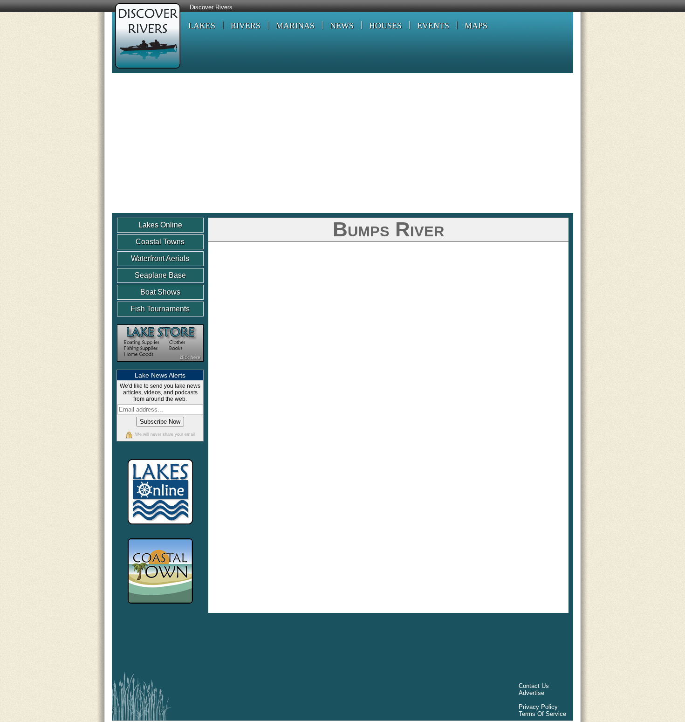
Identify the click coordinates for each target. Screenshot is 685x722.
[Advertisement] (342, 143)
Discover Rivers (211, 7)
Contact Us (534, 685)
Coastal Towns (160, 242)
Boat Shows (160, 292)
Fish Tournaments (160, 309)
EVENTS (433, 25)
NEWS (342, 25)
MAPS (476, 25)
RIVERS (245, 25)
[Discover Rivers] (146, 69)
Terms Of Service (542, 713)
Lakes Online (160, 225)
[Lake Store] (160, 366)
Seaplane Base (160, 275)
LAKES (201, 25)
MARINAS (295, 25)
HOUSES (385, 25)
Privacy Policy (538, 706)
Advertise (531, 692)
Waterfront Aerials (160, 258)
